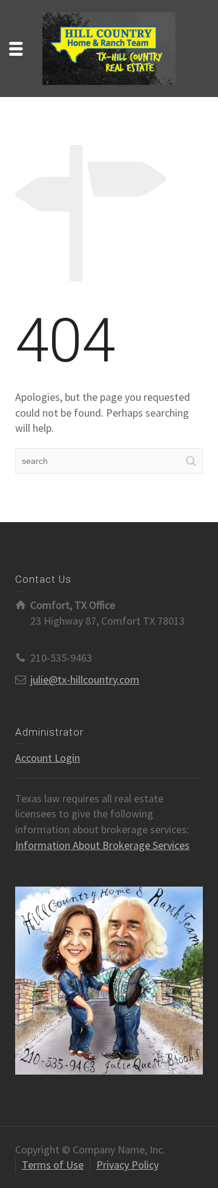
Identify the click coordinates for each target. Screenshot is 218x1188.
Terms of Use (53, 1165)
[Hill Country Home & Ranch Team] (109, 47)
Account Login (47, 758)
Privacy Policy (127, 1165)
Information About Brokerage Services (102, 845)
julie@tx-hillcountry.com (84, 679)
